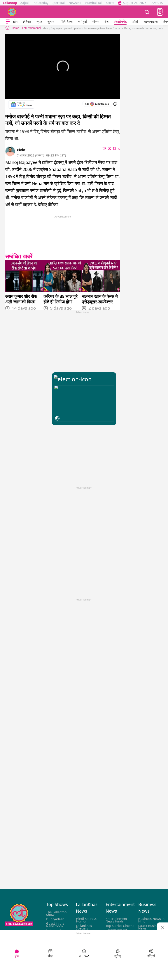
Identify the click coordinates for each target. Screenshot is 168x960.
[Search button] (147, 12)
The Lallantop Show (56, 913)
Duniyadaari (55, 919)
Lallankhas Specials (84, 926)
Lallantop (10, 3)
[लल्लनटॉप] (12, 11)
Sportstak (58, 3)
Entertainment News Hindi (116, 919)
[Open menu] (7, 21)
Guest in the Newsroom (55, 924)
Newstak (75, 3)
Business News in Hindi (151, 919)
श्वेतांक (21, 149)
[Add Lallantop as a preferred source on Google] (97, 103)
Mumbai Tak (93, 3)
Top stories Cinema (120, 925)
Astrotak (112, 3)
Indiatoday (40, 3)
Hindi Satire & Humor (86, 919)
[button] (160, 12)
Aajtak (24, 3)
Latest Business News (149, 926)
